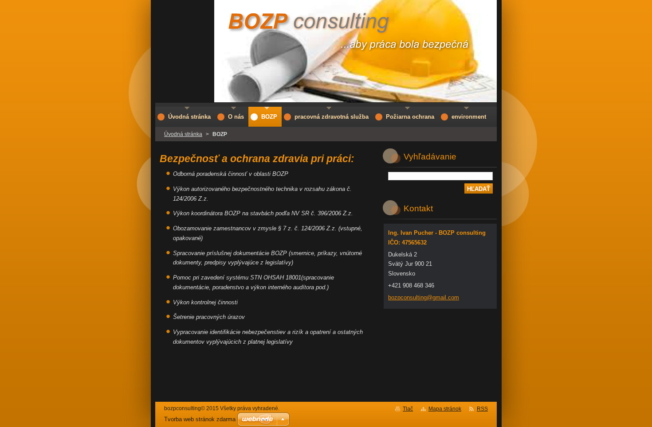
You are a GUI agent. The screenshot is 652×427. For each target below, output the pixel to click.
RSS (482, 408)
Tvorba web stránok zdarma (200, 419)
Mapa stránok (444, 408)
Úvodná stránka (183, 134)
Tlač (408, 408)
